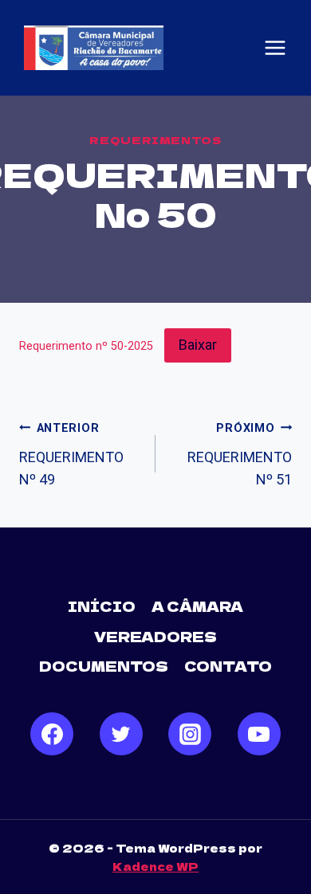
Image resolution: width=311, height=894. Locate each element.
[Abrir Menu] (275, 48)
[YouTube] (259, 733)
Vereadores (155, 636)
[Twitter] (121, 733)
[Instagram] (189, 733)
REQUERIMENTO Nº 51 (239, 455)
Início (102, 606)
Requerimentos (155, 139)
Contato (228, 666)
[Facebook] (51, 733)
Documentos (103, 666)
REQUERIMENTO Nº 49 (71, 455)
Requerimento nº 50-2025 (86, 346)
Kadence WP (155, 866)
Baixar (198, 344)
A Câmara (197, 606)
